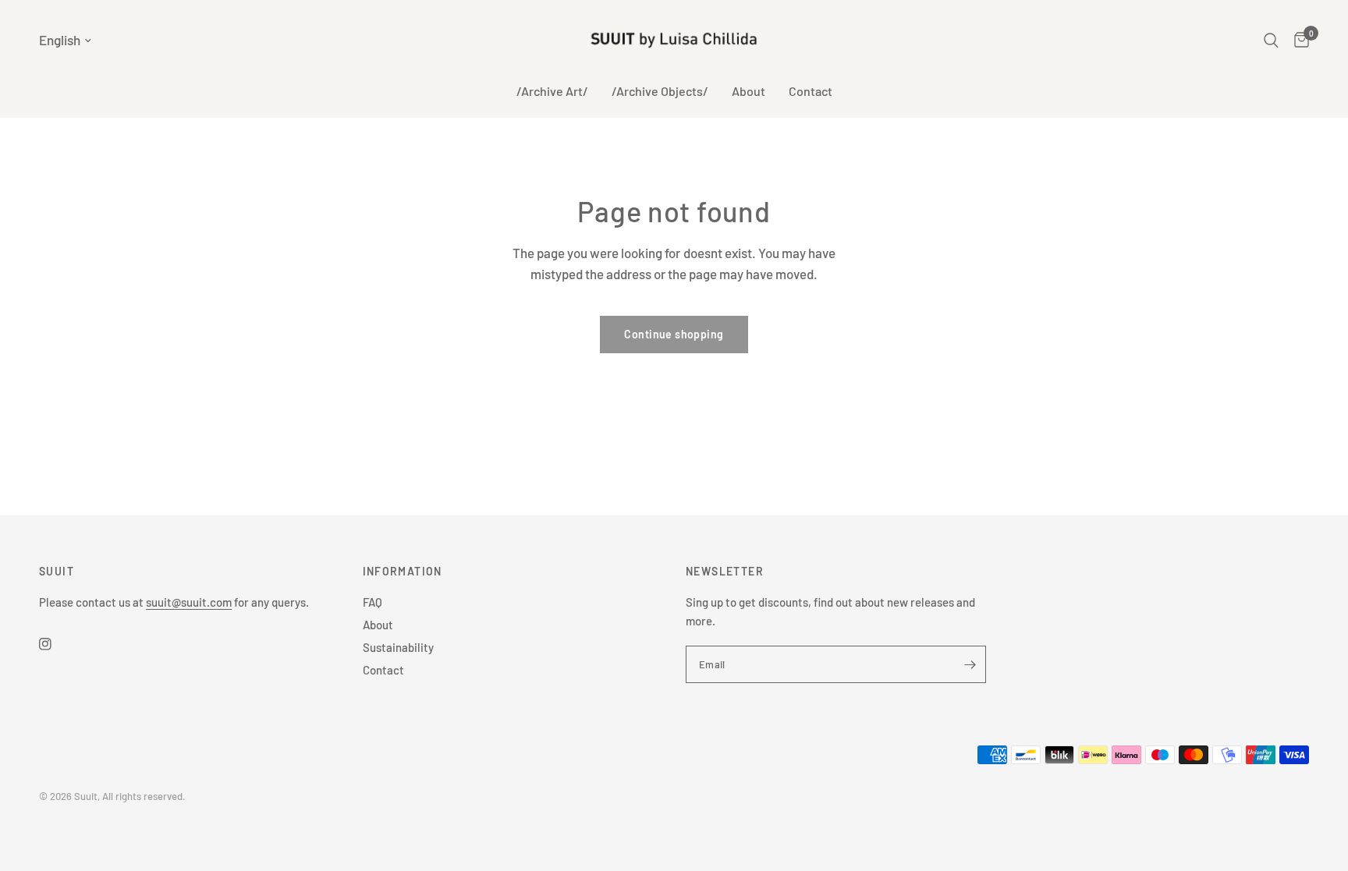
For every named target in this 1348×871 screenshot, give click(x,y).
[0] (1297, 40)
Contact (810, 90)
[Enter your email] (970, 664)
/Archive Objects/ (660, 90)
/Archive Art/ (552, 90)
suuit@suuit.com (189, 602)
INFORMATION (402, 571)
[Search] (1271, 40)
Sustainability (398, 647)
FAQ (372, 602)
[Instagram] (56, 644)
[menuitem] (552, 91)
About (748, 90)
